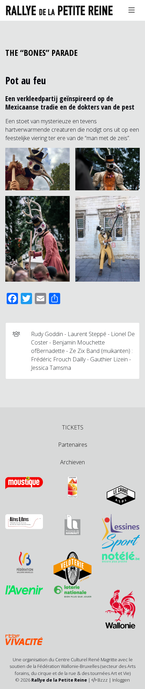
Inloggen (121, 680)
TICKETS (72, 427)
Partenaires (72, 444)
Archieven (72, 462)
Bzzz (102, 680)
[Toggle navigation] (131, 10)
